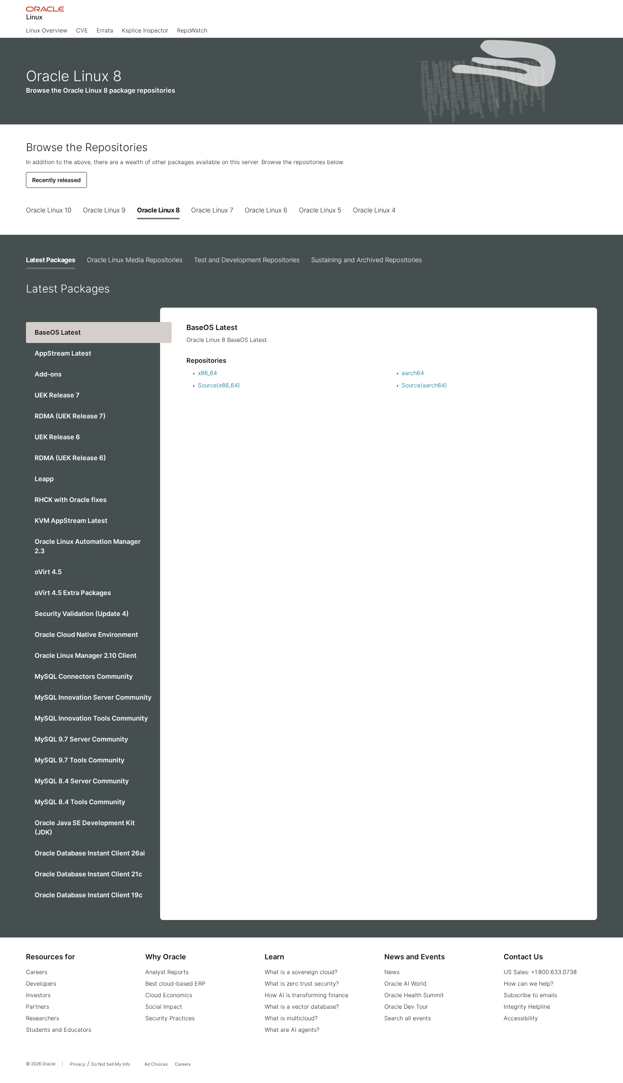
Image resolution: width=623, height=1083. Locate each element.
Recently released (56, 180)
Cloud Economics (168, 995)
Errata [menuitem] (105, 30)
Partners (37, 1006)
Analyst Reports (167, 972)
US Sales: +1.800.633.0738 (540, 972)
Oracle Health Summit (414, 995)
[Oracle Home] (45, 12)
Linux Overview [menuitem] (46, 30)
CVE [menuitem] (82, 30)
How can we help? (528, 983)
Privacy (77, 1064)
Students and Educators (58, 1029)
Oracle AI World (405, 983)
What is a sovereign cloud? (301, 972)
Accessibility (521, 1018)
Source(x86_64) (219, 385)
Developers (41, 983)
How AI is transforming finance (306, 995)
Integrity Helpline (527, 1006)
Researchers (42, 1018)
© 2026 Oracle (41, 1063)
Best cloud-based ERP (175, 983)
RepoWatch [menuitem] (192, 30)
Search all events (407, 1018)
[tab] (48, 210)
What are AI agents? (292, 1029)
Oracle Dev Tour (406, 1006)
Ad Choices (156, 1064)
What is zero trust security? (302, 983)
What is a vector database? (302, 1006)
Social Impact (163, 1006)
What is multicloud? (291, 1018)
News (391, 972)
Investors (38, 995)
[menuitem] (46, 32)
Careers (36, 972)
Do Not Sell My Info (110, 1064)
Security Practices (170, 1018)
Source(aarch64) (424, 385)
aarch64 (413, 373)
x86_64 (207, 373)
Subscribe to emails (530, 995)
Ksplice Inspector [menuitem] (145, 30)
